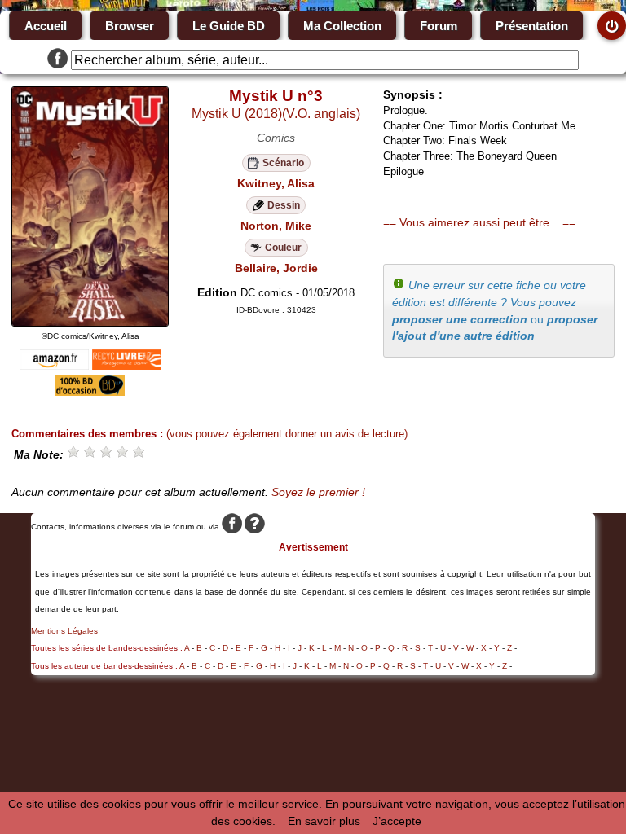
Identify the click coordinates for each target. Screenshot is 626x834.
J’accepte (397, 820)
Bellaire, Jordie (276, 267)
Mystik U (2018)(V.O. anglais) (276, 114)
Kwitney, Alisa (276, 183)
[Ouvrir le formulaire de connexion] (611, 25)
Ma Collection (342, 26)
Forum (438, 26)
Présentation (532, 26)
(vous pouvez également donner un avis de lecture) (287, 434)
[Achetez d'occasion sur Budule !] (90, 391)
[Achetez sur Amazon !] (54, 365)
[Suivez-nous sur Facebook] (57, 60)
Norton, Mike (275, 225)
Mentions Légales (64, 630)
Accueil (45, 26)
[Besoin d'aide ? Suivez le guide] (255, 526)
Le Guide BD (228, 26)
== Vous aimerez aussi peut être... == (479, 222)
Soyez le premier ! (318, 491)
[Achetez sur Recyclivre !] (126, 365)
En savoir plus (324, 820)
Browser (129, 26)
